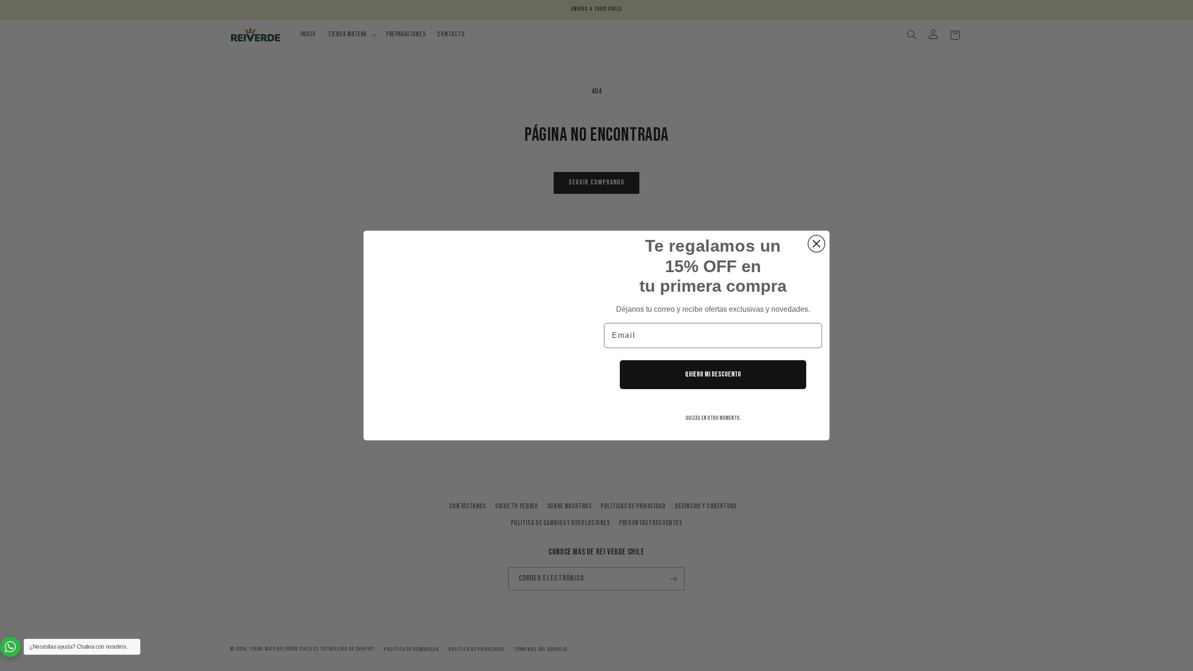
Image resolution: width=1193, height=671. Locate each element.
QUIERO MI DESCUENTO (713, 374)
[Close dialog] (816, 243)
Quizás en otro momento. (713, 418)
